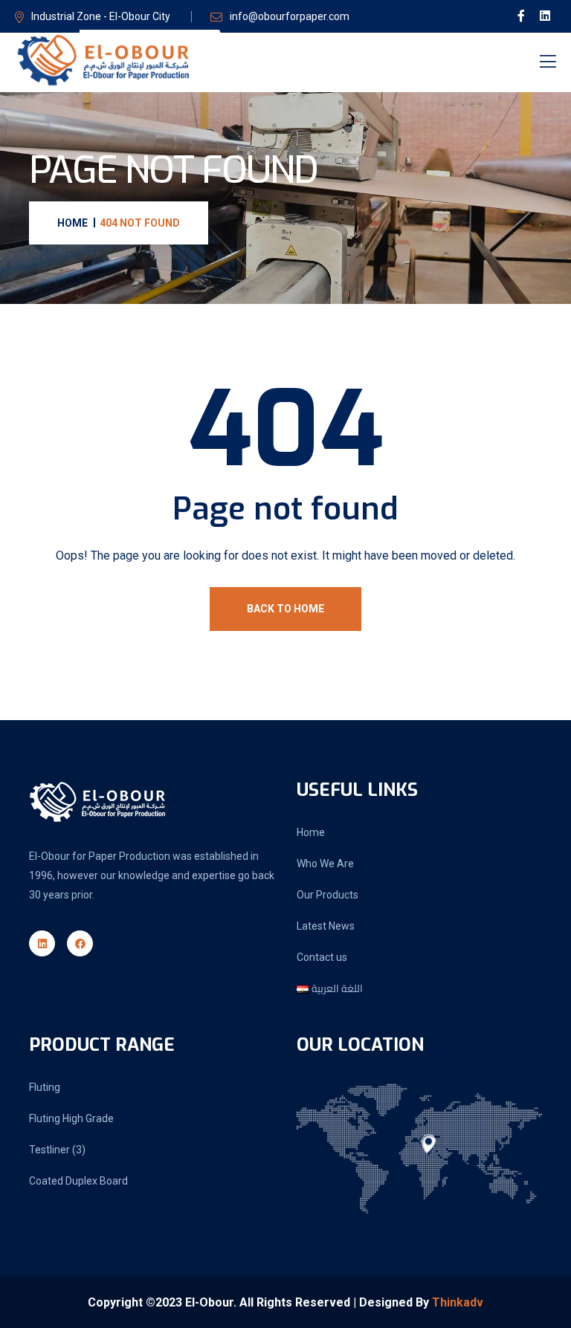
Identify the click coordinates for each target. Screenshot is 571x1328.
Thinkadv (457, 1302)
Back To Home (285, 609)
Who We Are (325, 863)
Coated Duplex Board (78, 1181)
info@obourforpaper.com (289, 16)
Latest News (326, 926)
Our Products (327, 895)
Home (311, 832)
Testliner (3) (57, 1150)
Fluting (44, 1087)
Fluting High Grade (71, 1118)
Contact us (322, 957)
